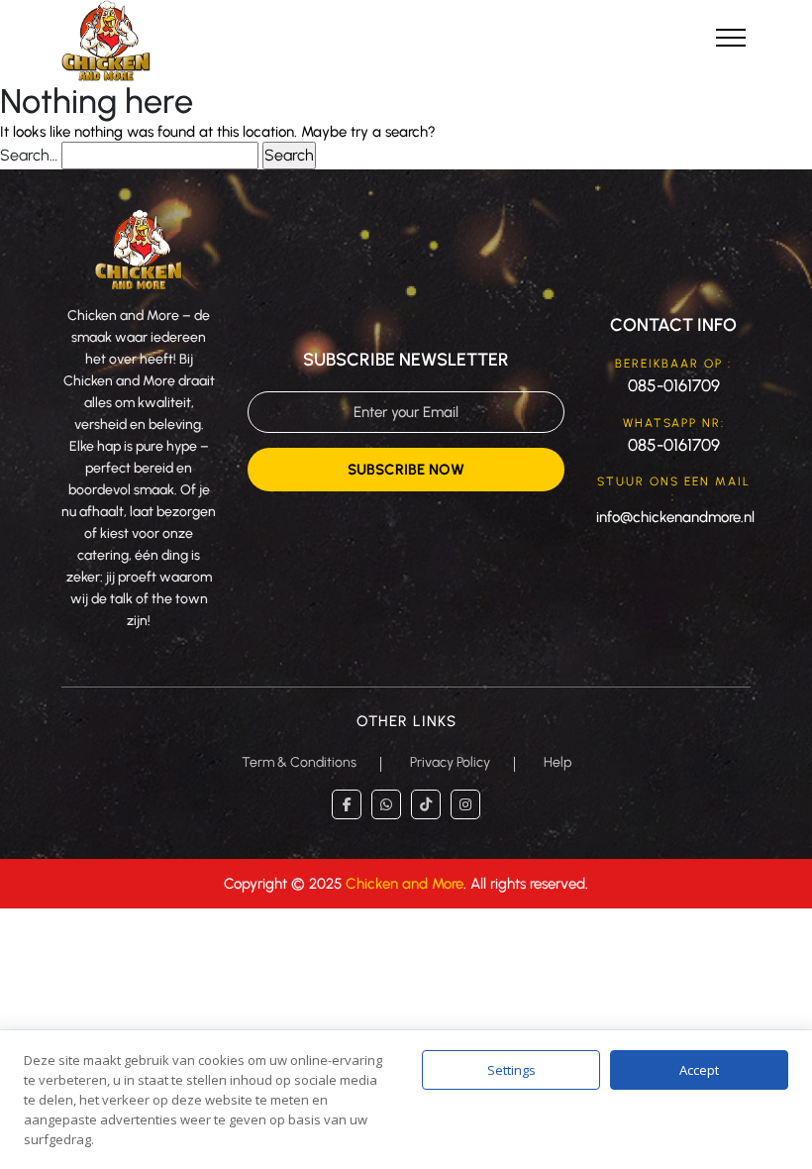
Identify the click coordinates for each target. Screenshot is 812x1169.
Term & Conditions (299, 762)
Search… (28, 155)
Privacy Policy (450, 762)
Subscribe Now (406, 469)
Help (557, 762)
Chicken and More (404, 884)
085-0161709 (674, 385)
